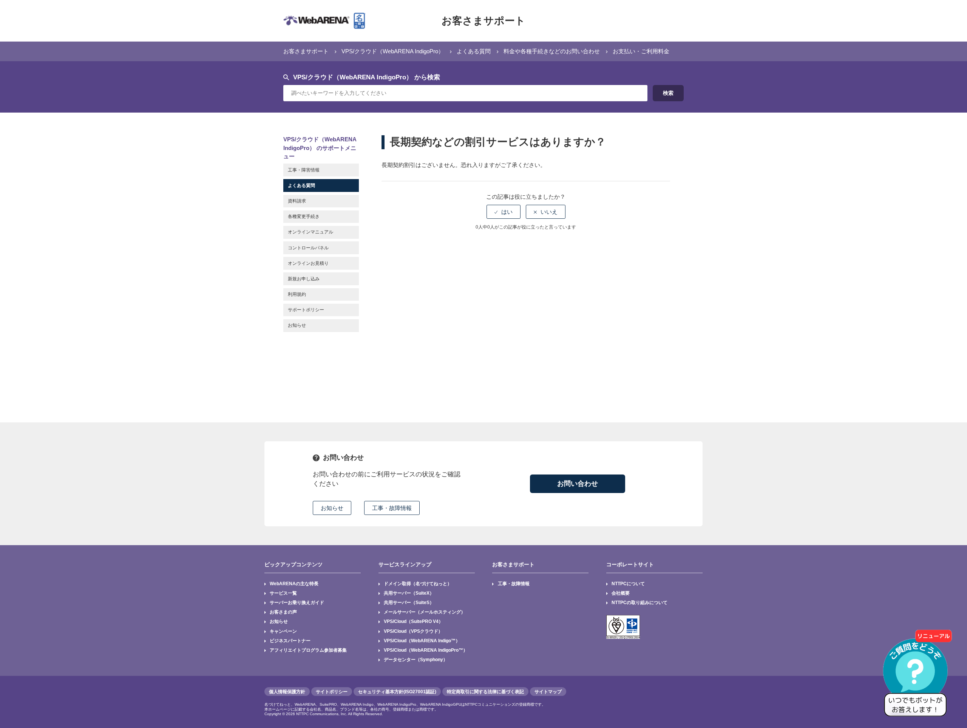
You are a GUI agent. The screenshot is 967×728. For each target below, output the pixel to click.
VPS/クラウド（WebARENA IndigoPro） (392, 51)
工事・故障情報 (514, 583)
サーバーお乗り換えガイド (297, 602)
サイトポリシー (332, 691)
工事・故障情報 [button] (392, 508)
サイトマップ (548, 691)
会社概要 (621, 593)
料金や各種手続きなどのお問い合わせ (552, 51)
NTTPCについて (628, 583)
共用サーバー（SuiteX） (409, 593)
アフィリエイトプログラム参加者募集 (308, 650)
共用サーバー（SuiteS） (409, 602)
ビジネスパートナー (290, 640)
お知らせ (279, 621)
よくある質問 (474, 51)
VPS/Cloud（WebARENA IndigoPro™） (426, 650)
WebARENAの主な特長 (294, 583)
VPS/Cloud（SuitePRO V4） (413, 621)
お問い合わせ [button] (577, 483)
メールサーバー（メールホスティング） (424, 612)
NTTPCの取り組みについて (639, 602)
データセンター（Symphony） (416, 659)
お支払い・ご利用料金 (641, 51)
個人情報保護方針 (287, 691)
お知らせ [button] (332, 508)
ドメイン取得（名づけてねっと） (418, 583)
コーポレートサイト (630, 564)
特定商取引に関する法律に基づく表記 (485, 691)
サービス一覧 (283, 593)
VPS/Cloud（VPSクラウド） (413, 631)
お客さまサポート (483, 20)
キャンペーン (283, 631)
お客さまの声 (283, 612)
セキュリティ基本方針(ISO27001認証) (397, 691)
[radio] (504, 212)
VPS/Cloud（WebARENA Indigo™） (422, 640)
